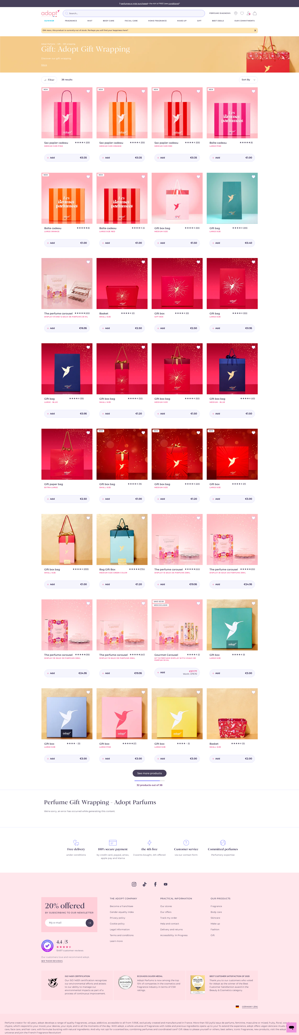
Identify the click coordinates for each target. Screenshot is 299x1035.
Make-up (181, 21)
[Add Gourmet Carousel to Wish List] (198, 603)
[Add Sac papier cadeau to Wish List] (88, 91)
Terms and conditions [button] (122, 935)
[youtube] (165, 884)
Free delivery (76, 849)
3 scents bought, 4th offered (149, 855)
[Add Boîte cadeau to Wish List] (253, 91)
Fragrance (71, 21)
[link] (248, 13)
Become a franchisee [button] (121, 906)
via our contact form (186, 855)
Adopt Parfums (48, 44)
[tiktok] (144, 884)
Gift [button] (213, 935)
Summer (49, 21)
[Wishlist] (242, 13)
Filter (51, 80)
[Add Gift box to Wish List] (198, 262)
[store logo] (50, 13)
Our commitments (244, 21)
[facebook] (155, 884)
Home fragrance (157, 21)
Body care (108, 21)
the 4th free (149, 849)
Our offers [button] (165, 912)
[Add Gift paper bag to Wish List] (88, 433)
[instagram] (134, 884)
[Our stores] (236, 13)
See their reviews (52, 961)
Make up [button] (215, 924)
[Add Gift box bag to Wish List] (198, 177)
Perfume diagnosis (219, 13)
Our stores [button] (166, 906)
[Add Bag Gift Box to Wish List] (143, 518)
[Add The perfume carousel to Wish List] (88, 262)
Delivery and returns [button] (171, 930)
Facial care (131, 21)
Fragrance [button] (216, 906)
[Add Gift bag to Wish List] (253, 177)
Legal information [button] (120, 930)
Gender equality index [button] (122, 912)
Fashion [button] (215, 930)
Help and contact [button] (169, 924)
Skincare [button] (215, 918)
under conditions (76, 855)
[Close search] (209, 13)
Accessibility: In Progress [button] (174, 935)
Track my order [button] (168, 918)
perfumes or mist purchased (134, 4)
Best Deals (218, 21)
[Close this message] (255, 30)
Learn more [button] (116, 941)
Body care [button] (216, 912)
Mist (89, 21)
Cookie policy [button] (117, 924)
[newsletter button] (90, 923)
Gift (199, 21)
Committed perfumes (223, 849)
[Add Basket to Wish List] (143, 262)
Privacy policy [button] (117, 918)
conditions (173, 4)
